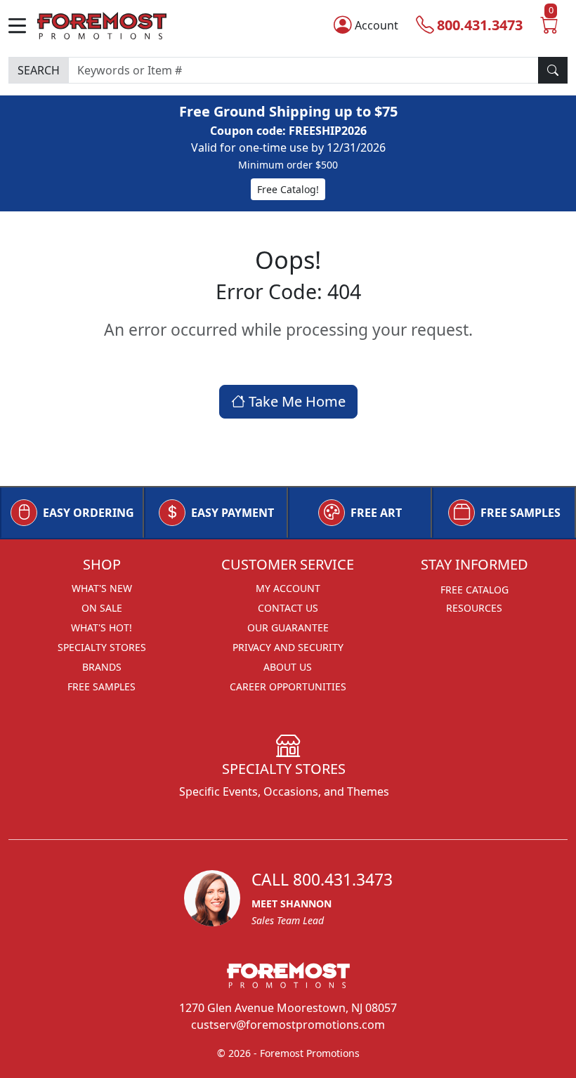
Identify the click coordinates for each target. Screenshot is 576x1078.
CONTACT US (288, 607)
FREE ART (376, 512)
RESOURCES (474, 607)
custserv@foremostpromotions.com (288, 1024)
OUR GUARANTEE (288, 627)
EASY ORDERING (88, 512)
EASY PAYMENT (232, 512)
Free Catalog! (288, 189)
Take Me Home (295, 401)
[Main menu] (22, 25)
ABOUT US (287, 666)
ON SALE (101, 607)
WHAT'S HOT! (101, 627)
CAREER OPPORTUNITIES (288, 686)
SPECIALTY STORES (102, 647)
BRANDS (102, 666)
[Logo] (101, 24)
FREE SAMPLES (520, 512)
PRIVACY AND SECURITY (288, 647)
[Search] (553, 70)
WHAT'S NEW (102, 588)
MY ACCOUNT (288, 588)
